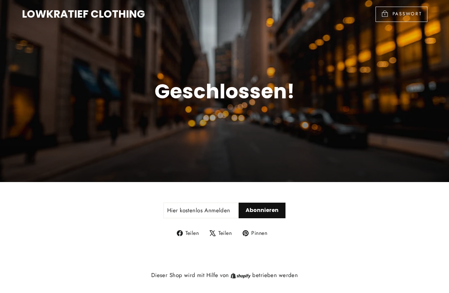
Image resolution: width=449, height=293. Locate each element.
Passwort (407, 13)
